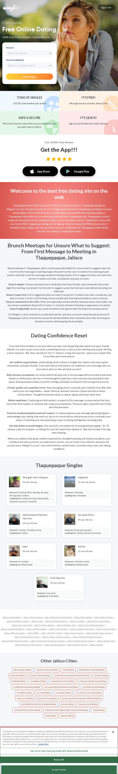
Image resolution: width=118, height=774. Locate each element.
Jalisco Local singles (105, 629)
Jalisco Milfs (33, 633)
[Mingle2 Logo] (11, 7)
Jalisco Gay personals (22, 625)
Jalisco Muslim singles (51, 633)
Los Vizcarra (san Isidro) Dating (88, 693)
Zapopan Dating (67, 715)
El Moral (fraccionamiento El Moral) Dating (72, 675)
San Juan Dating (67, 704)
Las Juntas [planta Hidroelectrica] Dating (61, 687)
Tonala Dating (98, 710)
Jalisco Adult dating (11, 617)
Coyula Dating (68, 670)
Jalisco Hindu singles (44, 625)
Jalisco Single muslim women (28, 644)
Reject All (59, 759)
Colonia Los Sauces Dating (47, 670)
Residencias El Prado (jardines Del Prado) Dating (81, 698)
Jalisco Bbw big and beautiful (58, 617)
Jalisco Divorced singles (98, 621)
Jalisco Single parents (54, 644)
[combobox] (29, 53)
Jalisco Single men (105, 641)
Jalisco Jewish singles (36, 629)
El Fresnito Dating (17, 675)
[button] (106, 7)
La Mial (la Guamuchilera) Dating (27, 687)
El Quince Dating (101, 675)
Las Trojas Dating (43, 693)
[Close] (113, 732)
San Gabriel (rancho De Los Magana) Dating (38, 704)
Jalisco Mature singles (14, 633)
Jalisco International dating (91, 625)
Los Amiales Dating (63, 693)
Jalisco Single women (77, 644)
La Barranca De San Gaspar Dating (92, 681)
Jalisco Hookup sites (66, 625)
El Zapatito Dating (19, 681)
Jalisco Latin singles (58, 629)
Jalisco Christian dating (56, 621)
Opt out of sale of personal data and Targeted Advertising (59, 751)
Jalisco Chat (37, 621)
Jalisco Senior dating (74, 633)
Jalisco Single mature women (81, 641)
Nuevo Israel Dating (25, 698)
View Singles (29, 76)
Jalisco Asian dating (33, 617)
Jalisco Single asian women (99, 633)
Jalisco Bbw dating (83, 617)
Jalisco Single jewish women (15, 641)
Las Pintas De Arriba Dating (93, 687)
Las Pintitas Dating (24, 693)
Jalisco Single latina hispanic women (48, 641)
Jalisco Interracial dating (12, 629)
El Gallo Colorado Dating (39, 675)
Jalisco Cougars (77, 621)
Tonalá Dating (50, 715)
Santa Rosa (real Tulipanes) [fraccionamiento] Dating (66, 710)
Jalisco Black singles (103, 617)
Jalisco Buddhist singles (17, 621)
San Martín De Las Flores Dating (27, 710)
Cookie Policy (43, 744)
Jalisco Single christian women (87, 637)
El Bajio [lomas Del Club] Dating (91, 670)
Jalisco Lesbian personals (82, 629)
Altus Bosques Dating (22, 670)
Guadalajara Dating (38, 681)
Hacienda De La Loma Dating (62, 681)
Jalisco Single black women (27, 637)
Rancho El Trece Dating (47, 698)
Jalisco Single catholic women (56, 637)
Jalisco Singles (96, 644)
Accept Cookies (59, 769)
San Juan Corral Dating (88, 704)
